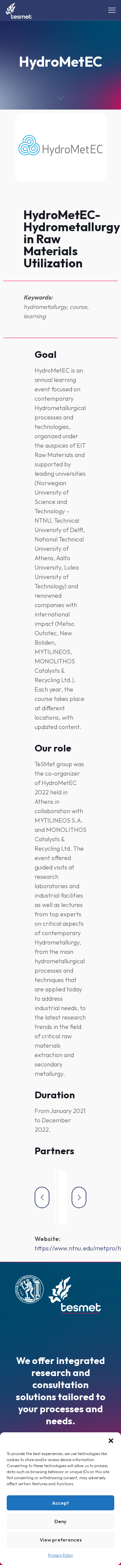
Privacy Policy (60, 1555)
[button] (111, 1440)
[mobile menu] (112, 10)
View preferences (61, 1540)
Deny (60, 1521)
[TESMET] (18, 10)
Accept (60, 1503)
